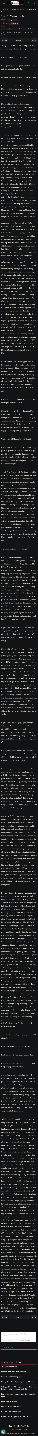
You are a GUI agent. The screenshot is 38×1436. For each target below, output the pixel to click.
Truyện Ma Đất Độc (9, 1366)
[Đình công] (11, 1340)
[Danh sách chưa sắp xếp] (16, 1340)
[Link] (23, 1340)
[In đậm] (3, 1340)
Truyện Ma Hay (13, 23)
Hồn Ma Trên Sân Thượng (11, 1412)
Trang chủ (4, 9)
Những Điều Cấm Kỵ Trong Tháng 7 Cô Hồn (18, 1382)
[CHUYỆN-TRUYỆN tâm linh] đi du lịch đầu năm (18, 1395)
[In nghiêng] (6, 1340)
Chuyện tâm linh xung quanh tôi (13, 1377)
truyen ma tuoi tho (15, 29)
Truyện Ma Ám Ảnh (16, 9)
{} (26, 1340)
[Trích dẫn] (18, 1340)
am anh (4, 29)
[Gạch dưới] (8, 1340)
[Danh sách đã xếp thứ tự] (13, 1340)
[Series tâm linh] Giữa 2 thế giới (13, 1372)
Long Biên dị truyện (9, 1401)
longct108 (12, 20)
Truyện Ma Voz (28, 29)
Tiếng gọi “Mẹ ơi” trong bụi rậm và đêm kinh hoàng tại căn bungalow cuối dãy (18, 1388)
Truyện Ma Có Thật (19, 1426)
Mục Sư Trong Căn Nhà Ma (11, 1406)
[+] (28, 1340)
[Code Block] (21, 1340)
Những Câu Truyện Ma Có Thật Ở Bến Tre (17, 1417)
